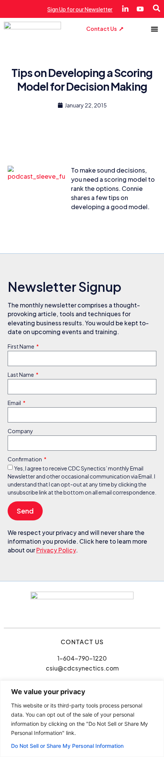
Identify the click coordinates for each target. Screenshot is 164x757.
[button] (154, 29)
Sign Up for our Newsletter (80, 9)
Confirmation (25, 459)
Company (20, 431)
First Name (21, 347)
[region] (82, 718)
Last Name (21, 375)
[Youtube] (140, 9)
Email (15, 403)
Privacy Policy (56, 550)
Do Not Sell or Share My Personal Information (67, 746)
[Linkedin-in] (125, 9)
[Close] (156, 686)
